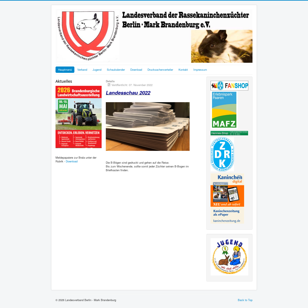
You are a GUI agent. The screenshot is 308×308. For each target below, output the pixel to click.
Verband (82, 70)
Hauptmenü (65, 70)
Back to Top (245, 300)
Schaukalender (116, 70)
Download (136, 70)
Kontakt (183, 70)
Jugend (97, 70)
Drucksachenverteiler (160, 70)
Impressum (200, 70)
